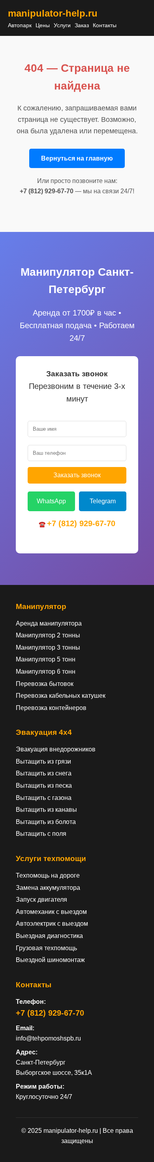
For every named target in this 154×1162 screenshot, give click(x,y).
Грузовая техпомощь (46, 948)
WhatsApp (51, 501)
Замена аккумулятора (48, 887)
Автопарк (20, 25)
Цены (43, 25)
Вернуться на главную (77, 158)
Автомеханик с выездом (51, 911)
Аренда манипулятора (49, 623)
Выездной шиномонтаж (50, 960)
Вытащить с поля (41, 833)
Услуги (62, 25)
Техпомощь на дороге (48, 875)
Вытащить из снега (43, 773)
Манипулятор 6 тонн (45, 671)
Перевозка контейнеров (51, 707)
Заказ (82, 25)
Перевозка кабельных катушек (60, 695)
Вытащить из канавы (46, 809)
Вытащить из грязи (43, 761)
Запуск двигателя (41, 899)
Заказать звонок (77, 475)
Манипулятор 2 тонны (48, 635)
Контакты (104, 25)
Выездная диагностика (49, 935)
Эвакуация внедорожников (56, 749)
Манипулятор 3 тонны (48, 647)
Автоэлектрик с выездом (52, 923)
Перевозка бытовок (44, 683)
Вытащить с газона (43, 797)
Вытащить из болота (46, 821)
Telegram (103, 501)
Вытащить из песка (44, 785)
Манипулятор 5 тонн (45, 659)
